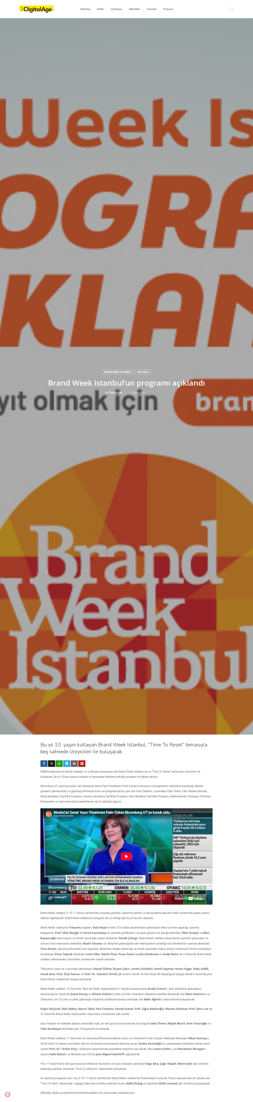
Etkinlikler (143, 372)
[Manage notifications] (7, 1094)
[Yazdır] (74, 763)
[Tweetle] (51, 763)
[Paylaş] (44, 763)
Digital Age (115, 392)
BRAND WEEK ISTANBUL (117, 372)
